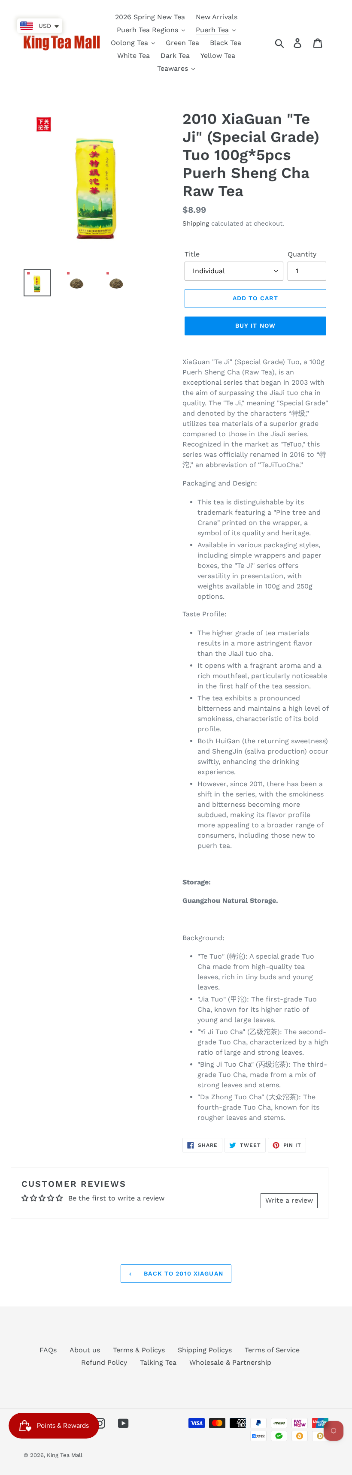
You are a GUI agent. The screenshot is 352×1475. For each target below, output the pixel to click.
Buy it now (255, 325)
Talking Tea (158, 1362)
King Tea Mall (64, 1455)
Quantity (302, 254)
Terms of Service (272, 1350)
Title (192, 254)
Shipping (195, 223)
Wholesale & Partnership (230, 1362)
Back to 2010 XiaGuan (182, 1273)
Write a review (289, 1200)
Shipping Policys (205, 1350)
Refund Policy (104, 1362)
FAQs (48, 1350)
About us (85, 1350)
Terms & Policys (139, 1350)
